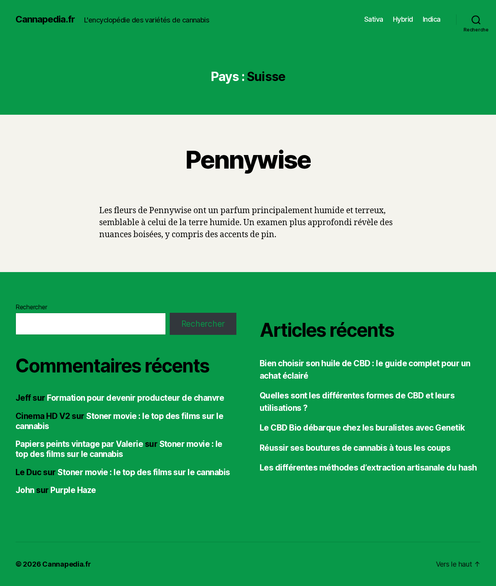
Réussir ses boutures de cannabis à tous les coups (355, 448)
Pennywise (247, 159)
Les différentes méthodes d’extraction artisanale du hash (368, 467)
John (25, 490)
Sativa (373, 19)
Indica (432, 19)
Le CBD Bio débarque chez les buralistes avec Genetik (362, 428)
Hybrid (403, 19)
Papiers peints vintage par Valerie (79, 444)
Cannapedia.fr (45, 19)
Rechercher (31, 307)
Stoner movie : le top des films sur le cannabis (119, 449)
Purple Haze (73, 490)
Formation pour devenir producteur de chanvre (135, 398)
